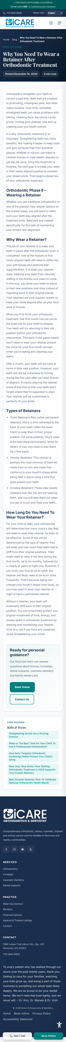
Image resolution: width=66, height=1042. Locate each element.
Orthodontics (10, 868)
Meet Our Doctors (13, 903)
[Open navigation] (59, 23)
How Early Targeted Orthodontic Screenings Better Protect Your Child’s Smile (30, 756)
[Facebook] (6, 849)
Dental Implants (11, 885)
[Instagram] (51, 23)
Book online (21, 1013)
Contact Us (22, 699)
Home (6, 39)
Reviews (7, 909)
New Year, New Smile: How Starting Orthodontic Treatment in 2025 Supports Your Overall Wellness (32, 769)
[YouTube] (22, 849)
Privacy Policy (41, 1013)
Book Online (22, 687)
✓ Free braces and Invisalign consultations (33, 2)
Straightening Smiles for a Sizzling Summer (28, 735)
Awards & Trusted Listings (17, 920)
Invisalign (8, 874)
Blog (14, 39)
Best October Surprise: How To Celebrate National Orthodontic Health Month (32, 781)
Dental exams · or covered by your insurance (33, 6)
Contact (7, 925)
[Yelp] (30, 849)
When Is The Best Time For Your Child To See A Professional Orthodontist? (32, 745)
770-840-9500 (14, 13)
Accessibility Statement (17, 1019)
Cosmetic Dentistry (13, 879)
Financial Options (12, 914)
